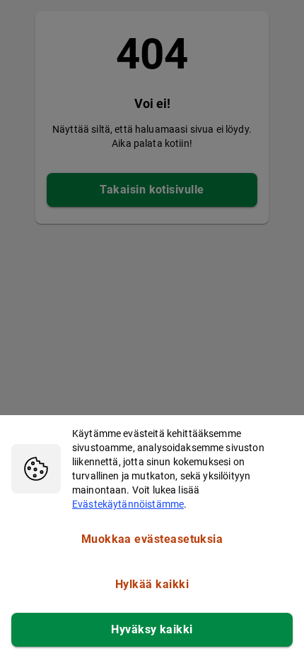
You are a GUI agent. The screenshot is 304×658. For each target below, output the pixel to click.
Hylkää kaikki (152, 584)
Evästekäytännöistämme (128, 504)
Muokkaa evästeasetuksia (152, 539)
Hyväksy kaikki (151, 629)
